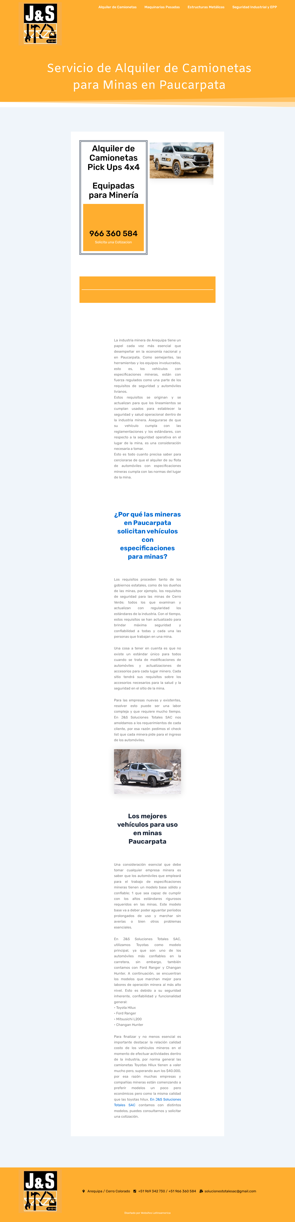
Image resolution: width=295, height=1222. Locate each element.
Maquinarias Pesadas (162, 7)
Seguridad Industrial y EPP (254, 7)
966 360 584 (113, 233)
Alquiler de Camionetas (117, 7)
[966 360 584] (113, 219)
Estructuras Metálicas (206, 7)
